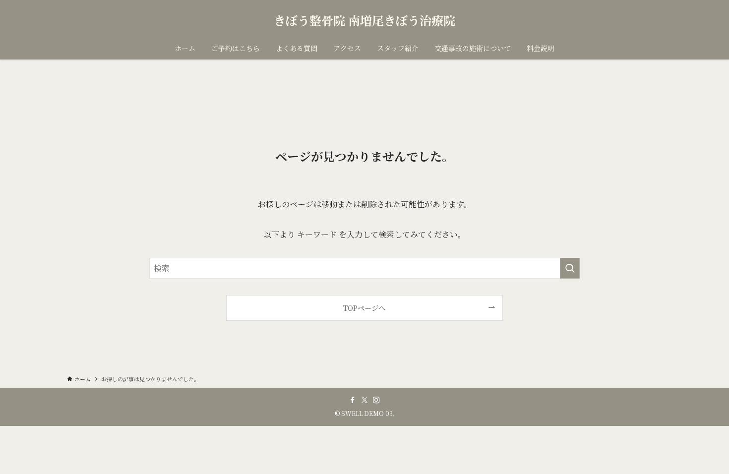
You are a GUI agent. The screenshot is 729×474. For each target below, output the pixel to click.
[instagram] (376, 400)
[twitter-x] (364, 400)
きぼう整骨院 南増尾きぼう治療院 (364, 20)
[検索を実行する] (570, 268)
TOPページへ (364, 307)
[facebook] (352, 400)
